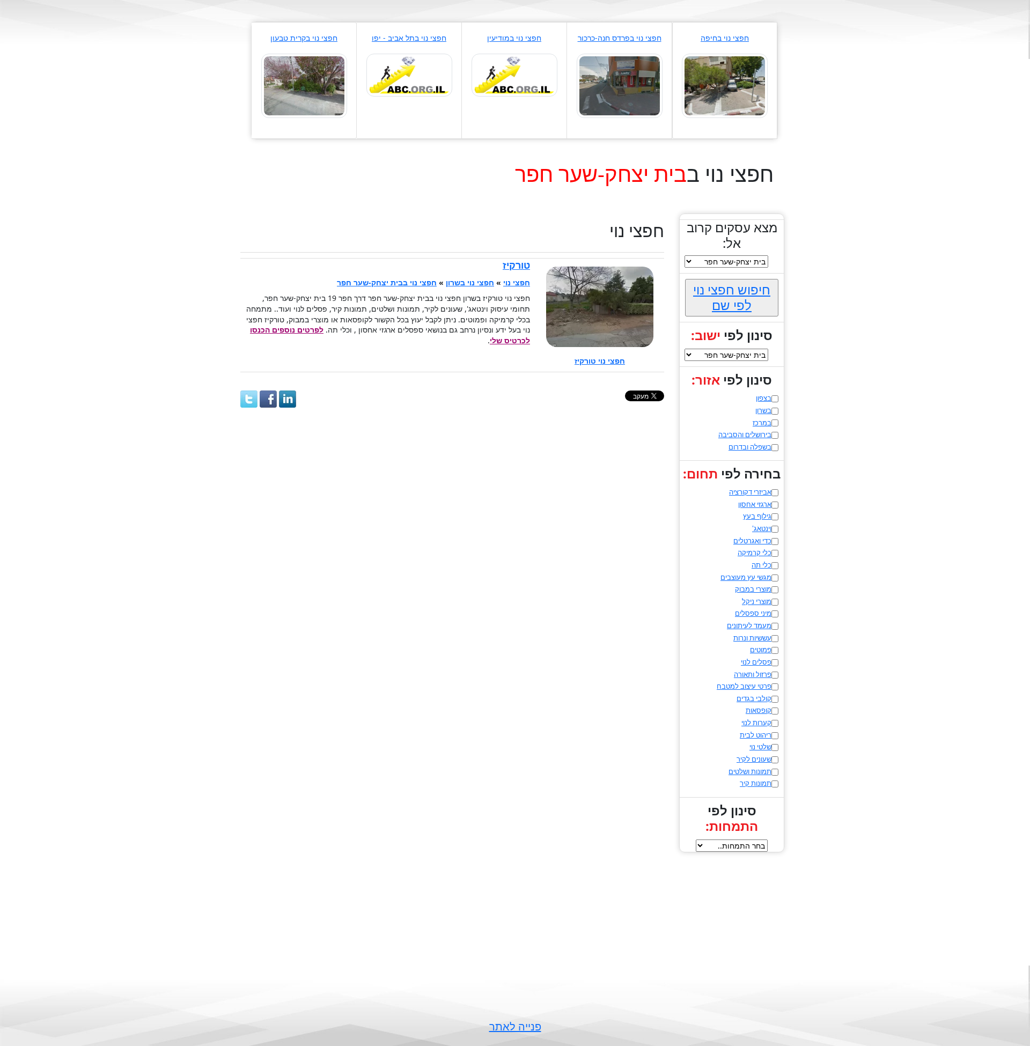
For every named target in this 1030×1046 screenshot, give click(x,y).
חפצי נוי (516, 282)
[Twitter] (249, 399)
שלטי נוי (760, 747)
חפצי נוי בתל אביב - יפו (409, 38)
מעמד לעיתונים (749, 625)
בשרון (763, 410)
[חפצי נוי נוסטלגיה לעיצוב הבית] (620, 85)
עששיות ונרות (752, 638)
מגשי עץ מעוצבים (745, 577)
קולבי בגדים (754, 698)
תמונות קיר (755, 783)
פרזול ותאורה (752, 674)
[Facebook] (268, 399)
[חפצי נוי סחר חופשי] (514, 74)
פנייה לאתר (515, 1026)
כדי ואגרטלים (752, 541)
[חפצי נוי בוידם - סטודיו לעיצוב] (725, 85)
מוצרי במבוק (753, 589)
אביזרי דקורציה (750, 492)
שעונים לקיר (754, 759)
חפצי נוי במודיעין (514, 38)
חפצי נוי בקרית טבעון (303, 38)
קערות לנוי (756, 722)
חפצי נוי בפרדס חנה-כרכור (619, 38)
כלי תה (761, 565)
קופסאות (758, 710)
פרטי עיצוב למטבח (744, 686)
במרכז (762, 423)
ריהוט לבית (755, 735)
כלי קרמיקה (754, 552)
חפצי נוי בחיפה (725, 38)
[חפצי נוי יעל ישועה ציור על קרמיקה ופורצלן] (304, 85)
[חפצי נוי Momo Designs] (409, 74)
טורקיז (516, 265)
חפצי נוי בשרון (470, 282)
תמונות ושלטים (750, 771)
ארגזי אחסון (754, 504)
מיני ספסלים (753, 613)
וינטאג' (761, 528)
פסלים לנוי (756, 662)
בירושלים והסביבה (744, 434)
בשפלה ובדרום (750, 447)
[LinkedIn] (287, 399)
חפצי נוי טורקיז (600, 361)
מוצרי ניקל (756, 601)
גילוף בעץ (757, 516)
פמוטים (760, 649)
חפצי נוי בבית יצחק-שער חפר (387, 282)
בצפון (763, 398)
